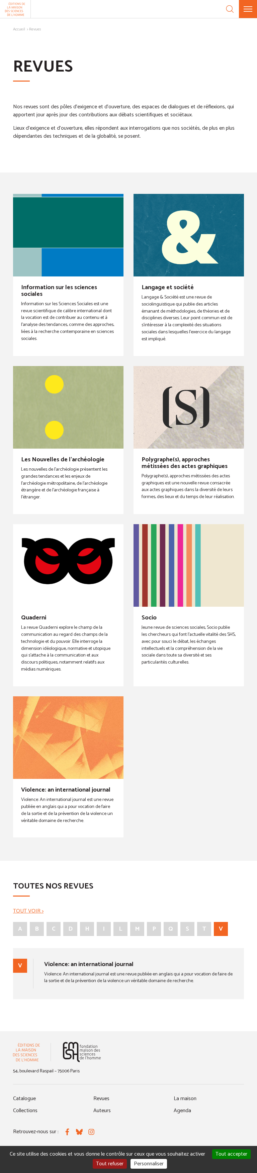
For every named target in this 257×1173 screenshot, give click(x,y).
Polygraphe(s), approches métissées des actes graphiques (185, 463)
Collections (25, 1110)
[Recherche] (230, 9)
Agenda (182, 1110)
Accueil (19, 29)
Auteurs (102, 1110)
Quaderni (33, 618)
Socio (149, 618)
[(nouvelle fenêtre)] (82, 1052)
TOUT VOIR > (28, 911)
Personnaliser (149, 1163)
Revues (101, 1098)
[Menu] (248, 9)
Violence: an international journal (65, 790)
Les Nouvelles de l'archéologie (62, 460)
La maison (185, 1098)
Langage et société (168, 287)
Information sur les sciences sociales (59, 290)
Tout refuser (109, 1163)
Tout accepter (231, 1154)
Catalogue (24, 1098)
